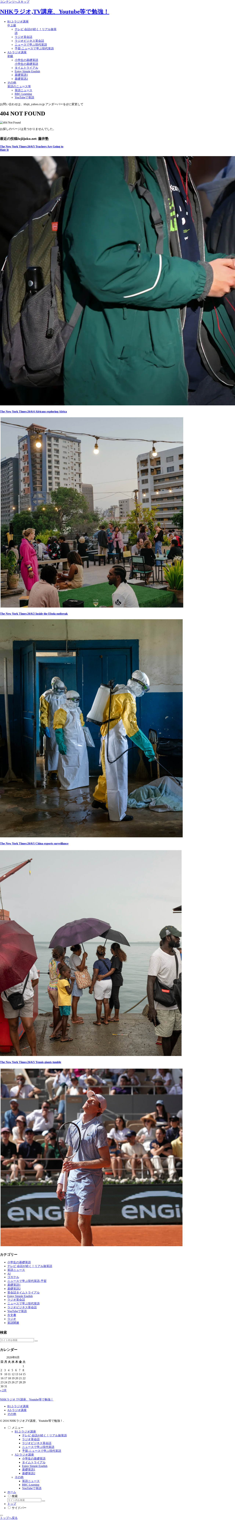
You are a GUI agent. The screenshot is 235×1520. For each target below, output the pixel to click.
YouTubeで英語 (31, 1488)
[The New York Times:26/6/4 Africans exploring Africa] (91, 606)
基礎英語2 (28, 1473)
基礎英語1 (28, 1469)
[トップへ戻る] (1, 1515)
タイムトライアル (34, 1462)
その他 (11, 1414)
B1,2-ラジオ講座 (18, 1406)
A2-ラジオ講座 (17, 1410)
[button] (36, 1340)
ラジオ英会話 (31, 1439)
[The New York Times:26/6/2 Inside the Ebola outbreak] (91, 836)
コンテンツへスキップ (14, 1)
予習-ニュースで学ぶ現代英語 (41, 1450)
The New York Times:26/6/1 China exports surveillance (34, 843)
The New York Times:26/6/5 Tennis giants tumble (30, 1062)
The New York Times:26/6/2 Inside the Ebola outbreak (34, 613)
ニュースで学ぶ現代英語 (38, 1447)
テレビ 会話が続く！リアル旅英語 (44, 1435)
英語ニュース (31, 1481)
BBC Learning (30, 1484)
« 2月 (3, 1390)
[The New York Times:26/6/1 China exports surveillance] (91, 1055)
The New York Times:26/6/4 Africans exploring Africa (33, 411)
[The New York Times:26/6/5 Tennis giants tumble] (91, 1245)
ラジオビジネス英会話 (36, 1443)
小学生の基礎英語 (34, 1458)
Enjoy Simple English (34, 1466)
